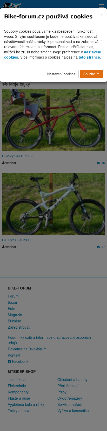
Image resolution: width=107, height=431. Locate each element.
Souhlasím (91, 73)
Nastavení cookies (61, 73)
